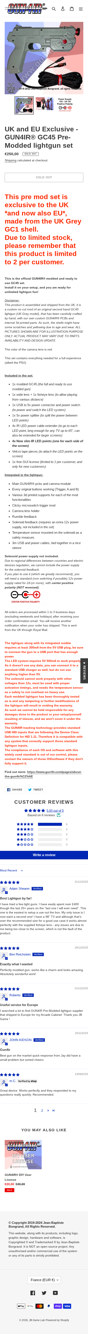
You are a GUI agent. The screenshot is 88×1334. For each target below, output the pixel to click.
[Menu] (80, 8)
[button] (25, 824)
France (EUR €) (43, 1280)
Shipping (10, 160)
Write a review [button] (44, 855)
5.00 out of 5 (55, 810)
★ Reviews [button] (84, 671)
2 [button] (42, 1110)
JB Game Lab (37, 1320)
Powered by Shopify (57, 1320)
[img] (9, 882)
